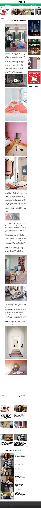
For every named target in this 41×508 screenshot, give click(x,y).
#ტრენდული (33, 5)
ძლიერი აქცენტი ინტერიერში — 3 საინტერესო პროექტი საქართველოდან (19, 430)
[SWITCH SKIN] (38, 7)
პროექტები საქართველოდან (19, 427)
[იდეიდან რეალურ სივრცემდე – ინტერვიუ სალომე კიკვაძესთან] (7, 480)
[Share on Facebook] (1, 25)
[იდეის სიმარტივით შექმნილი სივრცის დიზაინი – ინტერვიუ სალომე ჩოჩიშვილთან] (7, 472)
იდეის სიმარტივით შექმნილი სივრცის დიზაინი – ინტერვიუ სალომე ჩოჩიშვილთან (20, 470)
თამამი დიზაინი (17, 426)
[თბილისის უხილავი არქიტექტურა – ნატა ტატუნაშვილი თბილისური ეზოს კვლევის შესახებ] (17, 12)
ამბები (2, 411)
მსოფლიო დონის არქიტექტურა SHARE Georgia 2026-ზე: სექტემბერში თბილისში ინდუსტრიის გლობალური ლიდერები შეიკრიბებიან (5, 12)
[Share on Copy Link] (1, 29)
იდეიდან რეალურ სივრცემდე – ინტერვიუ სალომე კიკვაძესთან (20, 477)
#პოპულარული (8, 5)
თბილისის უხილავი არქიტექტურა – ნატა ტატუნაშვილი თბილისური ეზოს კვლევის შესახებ (17, 13)
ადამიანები (16, 411)
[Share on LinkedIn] (1, 27)
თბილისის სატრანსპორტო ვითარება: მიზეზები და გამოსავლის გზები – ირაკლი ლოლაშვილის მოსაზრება (20, 495)
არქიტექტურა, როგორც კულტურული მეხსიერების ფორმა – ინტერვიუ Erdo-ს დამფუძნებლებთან (20, 444)
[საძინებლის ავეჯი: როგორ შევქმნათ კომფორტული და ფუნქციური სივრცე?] (6, 437)
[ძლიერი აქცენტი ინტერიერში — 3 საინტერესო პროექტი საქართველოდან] (20, 424)
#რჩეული (21, 5)
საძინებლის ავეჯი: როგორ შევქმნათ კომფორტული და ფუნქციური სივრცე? (6, 443)
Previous (0, 11)
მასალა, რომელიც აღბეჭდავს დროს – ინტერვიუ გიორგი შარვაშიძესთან (19, 486)
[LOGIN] (39, 7)
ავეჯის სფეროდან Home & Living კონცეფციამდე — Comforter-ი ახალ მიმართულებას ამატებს (28, 13)
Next (40, 11)
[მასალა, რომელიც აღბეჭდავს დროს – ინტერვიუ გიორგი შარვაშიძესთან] (7, 488)
